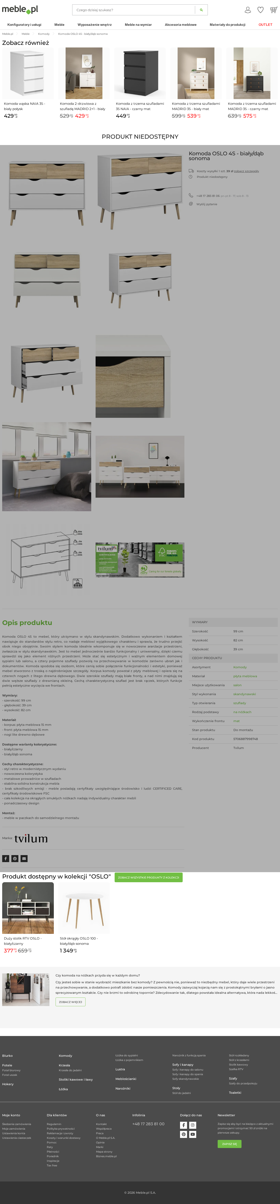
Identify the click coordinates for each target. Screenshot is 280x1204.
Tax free (52, 1165)
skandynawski (244, 694)
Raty (50, 1147)
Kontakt (101, 1124)
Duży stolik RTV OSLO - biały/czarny (23, 941)
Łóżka (63, 1089)
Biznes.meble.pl (106, 1156)
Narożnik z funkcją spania (189, 1055)
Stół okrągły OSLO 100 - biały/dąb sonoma (79, 941)
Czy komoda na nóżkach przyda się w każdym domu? (98, 975)
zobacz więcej (70, 1002)
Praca (99, 1133)
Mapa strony (104, 1151)
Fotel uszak (9, 1074)
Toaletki (235, 1093)
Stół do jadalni (181, 1093)
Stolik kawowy (238, 1064)
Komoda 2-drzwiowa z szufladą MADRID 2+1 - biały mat (82, 107)
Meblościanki (126, 1079)
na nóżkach (242, 712)
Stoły (176, 1088)
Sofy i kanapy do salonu (187, 1069)
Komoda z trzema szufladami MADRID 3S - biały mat (196, 106)
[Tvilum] (30, 838)
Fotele (7, 1065)
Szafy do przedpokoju (243, 1083)
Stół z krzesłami (239, 1060)
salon (237, 685)
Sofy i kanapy (182, 1065)
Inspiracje (53, 1160)
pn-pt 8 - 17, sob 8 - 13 (222, 196)
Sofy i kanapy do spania (187, 1074)
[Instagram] (192, 1125)
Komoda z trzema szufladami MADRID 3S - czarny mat (252, 106)
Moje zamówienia (13, 1128)
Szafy (233, 1078)
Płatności (53, 1151)
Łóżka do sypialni (127, 1055)
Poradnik (53, 1156)
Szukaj (201, 10)
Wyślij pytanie (206, 204)
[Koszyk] (274, 10)
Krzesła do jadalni (70, 1070)
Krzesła (64, 1065)
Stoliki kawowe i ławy (76, 1080)
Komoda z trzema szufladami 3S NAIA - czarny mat (140, 106)
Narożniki (123, 1088)
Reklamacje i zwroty (60, 1133)
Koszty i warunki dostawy (63, 1137)
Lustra (120, 1069)
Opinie (100, 1142)
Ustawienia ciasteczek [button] (16, 1137)
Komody (240, 667)
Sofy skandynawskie (185, 1078)
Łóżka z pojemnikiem (129, 1060)
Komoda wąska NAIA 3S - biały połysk (24, 106)
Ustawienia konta (13, 1133)
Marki (99, 1147)
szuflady (239, 703)
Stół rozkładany (239, 1055)
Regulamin (54, 1124)
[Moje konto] (248, 10)
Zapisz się (229, 1144)
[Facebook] (183, 1125)
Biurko (7, 1056)
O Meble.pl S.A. (105, 1137)
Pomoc (52, 1142)
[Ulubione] (260, 10)
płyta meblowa (245, 676)
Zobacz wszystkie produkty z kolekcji (148, 877)
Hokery (8, 1084)
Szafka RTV (236, 1069)
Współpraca (104, 1128)
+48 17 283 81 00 (148, 1124)
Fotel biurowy (11, 1070)
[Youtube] (192, 1134)
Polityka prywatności (61, 1128)
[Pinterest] (183, 1134)
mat (236, 721)
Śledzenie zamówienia (16, 1124)
